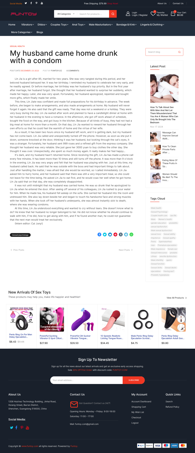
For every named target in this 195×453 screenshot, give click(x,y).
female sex (172, 249)
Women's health (165, 219)
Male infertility (157, 260)
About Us (162, 3)
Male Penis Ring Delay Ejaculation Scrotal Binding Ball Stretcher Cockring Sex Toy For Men (142, 337)
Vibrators (26, 24)
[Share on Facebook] (99, 234)
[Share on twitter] (105, 234)
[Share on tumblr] (121, 234)
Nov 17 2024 (156, 126)
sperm (169, 260)
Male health (156, 208)
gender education (158, 223)
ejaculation (156, 271)
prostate (173, 252)
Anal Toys (77, 24)
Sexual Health (17, 46)
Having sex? (169, 271)
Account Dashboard (141, 401)
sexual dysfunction (159, 226)
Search (113, 14)
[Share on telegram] (126, 234)
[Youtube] (42, 3)
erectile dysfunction (168, 256)
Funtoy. (74, 446)
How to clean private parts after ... (169, 149)
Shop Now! (112, 3)
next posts (124, 250)
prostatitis (173, 223)
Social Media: (16, 3)
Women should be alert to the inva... (170, 177)
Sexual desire (170, 267)
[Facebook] (31, 3)
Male (153, 219)
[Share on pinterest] (115, 234)
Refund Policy (172, 406)
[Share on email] (110, 234)
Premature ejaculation (167, 245)
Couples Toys (59, 24)
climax (154, 256)
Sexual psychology (20, 235)
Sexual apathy (169, 238)
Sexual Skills (156, 267)
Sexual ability (169, 234)
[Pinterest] (36, 3)
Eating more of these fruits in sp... (169, 163)
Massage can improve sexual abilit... (170, 135)
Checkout (136, 417)
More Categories (20, 32)
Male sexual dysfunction (161, 230)
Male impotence (158, 249)
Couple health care (159, 215)
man (153, 245)
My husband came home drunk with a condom (64, 57)
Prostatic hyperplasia (160, 275)
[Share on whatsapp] (131, 234)
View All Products (175, 298)
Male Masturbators (100, 24)
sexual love (156, 234)
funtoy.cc (56, 70)
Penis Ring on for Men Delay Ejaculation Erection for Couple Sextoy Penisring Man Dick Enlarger (20, 335)
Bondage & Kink (125, 24)
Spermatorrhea (165, 241)
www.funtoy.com (29, 446)
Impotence (155, 238)
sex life (173, 215)
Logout (134, 422)
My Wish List (137, 412)
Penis (153, 241)
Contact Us (178, 3)
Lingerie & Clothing (151, 24)
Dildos (41, 24)
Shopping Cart (138, 406)
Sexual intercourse (159, 252)
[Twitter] (26, 3)
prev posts (18, 250)
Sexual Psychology (159, 212)
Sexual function (157, 264)
